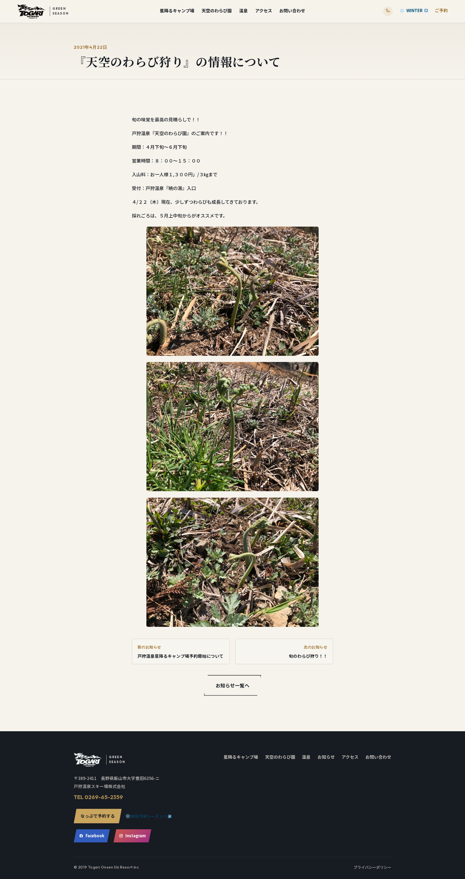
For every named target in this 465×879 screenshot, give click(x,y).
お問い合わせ (292, 10)
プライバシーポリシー (372, 867)
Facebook (95, 835)
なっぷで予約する (97, 816)
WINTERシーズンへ (149, 816)
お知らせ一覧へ (232, 685)
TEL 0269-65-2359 (98, 797)
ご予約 (441, 10)
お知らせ (326, 757)
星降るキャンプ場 (177, 10)
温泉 (243, 10)
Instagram (135, 835)
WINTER (414, 10)
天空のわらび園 (217, 10)
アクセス (263, 10)
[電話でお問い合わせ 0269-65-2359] (388, 11)
